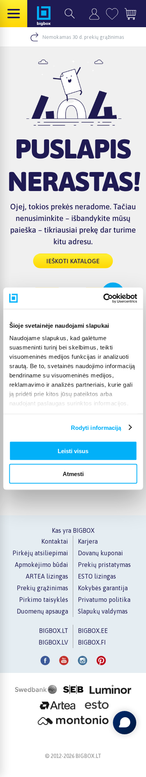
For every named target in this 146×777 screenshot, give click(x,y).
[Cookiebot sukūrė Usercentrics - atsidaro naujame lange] (104, 298)
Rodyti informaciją (96, 427)
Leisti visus (73, 451)
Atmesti (73, 473)
